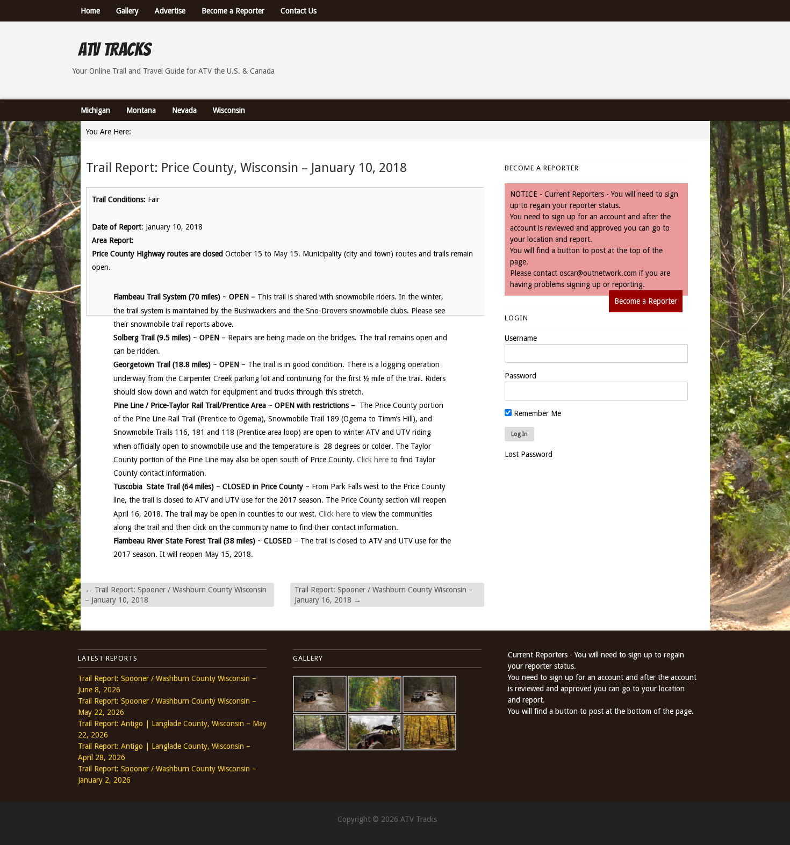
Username (521, 338)
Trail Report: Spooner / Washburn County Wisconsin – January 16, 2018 (384, 594)
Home (90, 10)
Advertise (170, 10)
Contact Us (299, 10)
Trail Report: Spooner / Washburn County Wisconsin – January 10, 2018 (176, 594)
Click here (373, 459)
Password (520, 375)
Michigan (95, 110)
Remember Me (536, 413)
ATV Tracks (114, 49)
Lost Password (528, 454)
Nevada (184, 110)
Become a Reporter (233, 10)
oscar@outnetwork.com (598, 273)
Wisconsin (229, 110)
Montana (141, 110)
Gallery (127, 10)
